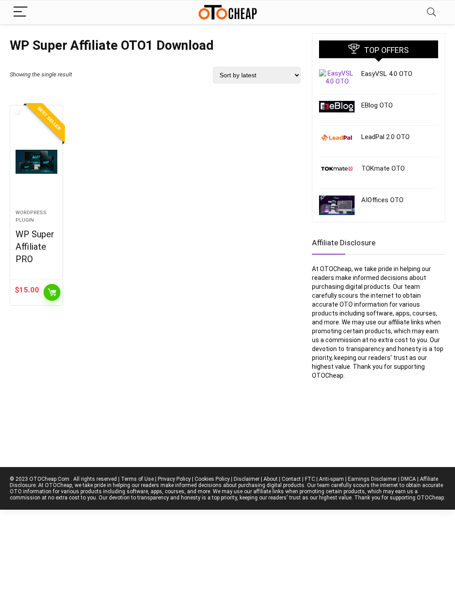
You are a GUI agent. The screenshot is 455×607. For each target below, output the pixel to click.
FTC (310, 479)
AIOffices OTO (382, 200)
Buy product (52, 292)
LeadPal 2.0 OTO (385, 137)
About (270, 479)
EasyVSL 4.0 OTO (386, 74)
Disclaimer (246, 479)
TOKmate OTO (383, 168)
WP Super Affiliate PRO (35, 246)
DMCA (408, 479)
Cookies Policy (212, 479)
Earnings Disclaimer (372, 479)
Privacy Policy (174, 479)
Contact (291, 479)
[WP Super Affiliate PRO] (36, 162)
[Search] (431, 12)
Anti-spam (331, 479)
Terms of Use (137, 479)
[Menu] (20, 12)
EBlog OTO (377, 105)
